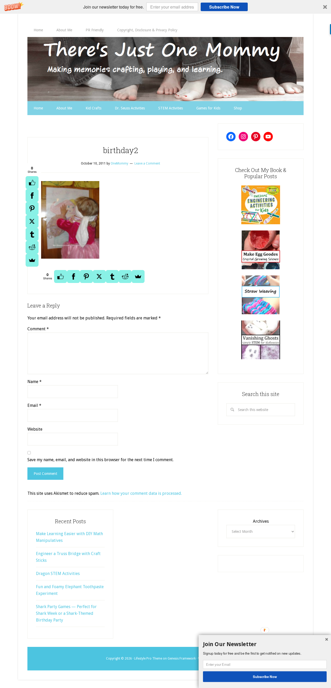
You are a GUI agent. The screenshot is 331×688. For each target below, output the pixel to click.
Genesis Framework (182, 658)
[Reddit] (32, 247)
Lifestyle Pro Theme (148, 658)
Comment (38, 328)
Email (34, 405)
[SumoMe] (32, 260)
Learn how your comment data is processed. (141, 493)
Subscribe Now (224, 7)
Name (34, 381)
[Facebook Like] (32, 182)
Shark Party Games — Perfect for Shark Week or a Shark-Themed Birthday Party (66, 613)
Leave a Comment (147, 163)
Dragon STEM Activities (58, 573)
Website (34, 429)
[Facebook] (32, 195)
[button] (165, 7)
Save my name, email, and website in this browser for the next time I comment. (100, 459)
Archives (261, 521)
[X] (32, 221)
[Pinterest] (32, 208)
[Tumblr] (32, 234)
